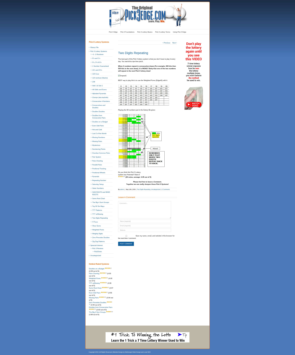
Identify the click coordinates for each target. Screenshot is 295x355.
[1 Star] (118, 176)
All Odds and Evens (99, 89)
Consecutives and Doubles (98, 106)
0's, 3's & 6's (96, 62)
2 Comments (166, 189)
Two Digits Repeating (143, 189)
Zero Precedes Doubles (101, 237)
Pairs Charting (97, 161)
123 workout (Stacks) (100, 78)
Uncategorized (155, 189)
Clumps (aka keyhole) (100, 97)
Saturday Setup (98, 184)
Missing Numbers (98, 137)
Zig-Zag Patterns (98, 241)
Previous (167, 43)
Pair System (96, 157)
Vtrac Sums (96, 226)
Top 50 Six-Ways (98, 206)
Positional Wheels (98, 172)
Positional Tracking (99, 169)
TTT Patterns (97, 210)
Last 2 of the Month (99, 133)
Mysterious (96, 145)
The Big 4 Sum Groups (100, 202)
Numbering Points (98, 149)
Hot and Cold (97, 129)
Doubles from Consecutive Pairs (98, 117)
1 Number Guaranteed (100, 66)
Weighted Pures (98, 230)
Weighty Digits (97, 234)
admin (122, 189)
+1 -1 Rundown (97, 54)
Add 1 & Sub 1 (97, 86)
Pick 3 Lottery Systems (98, 51)
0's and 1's (96, 58)
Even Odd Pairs (98, 126)
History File (94, 47)
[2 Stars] (120, 176)
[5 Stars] (124, 176)
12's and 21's (97, 70)
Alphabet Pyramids (99, 93)
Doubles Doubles (98, 111)
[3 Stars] (121, 176)
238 (93, 82)
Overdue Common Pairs (101, 153)
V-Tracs (95, 222)
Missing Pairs (97, 141)
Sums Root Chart (98, 198)
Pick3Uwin (98, 251)
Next (174, 43)
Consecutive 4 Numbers (101, 101)
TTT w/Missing (97, 214)
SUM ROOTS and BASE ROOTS (101, 193)
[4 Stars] (123, 176)
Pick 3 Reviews (97, 248)
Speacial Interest (96, 245)
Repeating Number (99, 180)
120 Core (95, 74)
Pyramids (95, 176)
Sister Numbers (98, 188)
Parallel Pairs (97, 165)
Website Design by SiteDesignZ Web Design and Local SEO (131, 352)
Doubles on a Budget (100, 122)
